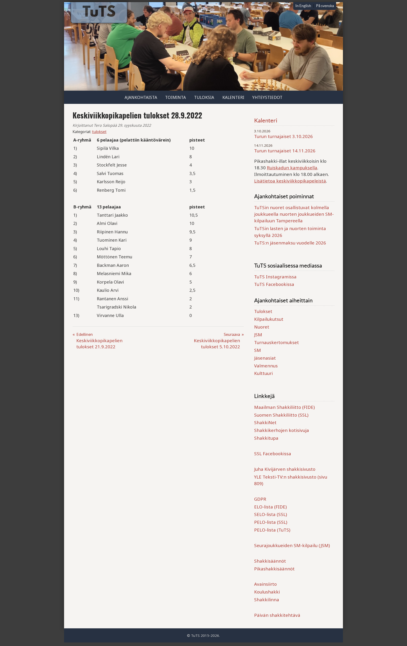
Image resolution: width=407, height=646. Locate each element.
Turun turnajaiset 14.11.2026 (284, 151)
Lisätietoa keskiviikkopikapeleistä (290, 181)
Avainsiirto (265, 584)
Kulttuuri (263, 373)
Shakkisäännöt (270, 561)
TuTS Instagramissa (275, 277)
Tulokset (263, 311)
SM (257, 350)
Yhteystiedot (267, 97)
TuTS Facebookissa (274, 284)
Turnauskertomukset (276, 342)
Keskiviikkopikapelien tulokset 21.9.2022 (99, 341)
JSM (258, 335)
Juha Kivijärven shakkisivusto (284, 469)
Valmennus (266, 366)
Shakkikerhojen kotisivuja (281, 430)
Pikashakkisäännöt (274, 569)
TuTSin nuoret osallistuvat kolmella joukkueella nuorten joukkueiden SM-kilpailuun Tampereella (294, 214)
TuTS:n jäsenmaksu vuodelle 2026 (290, 243)
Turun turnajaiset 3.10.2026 (283, 136)
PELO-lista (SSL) (270, 522)
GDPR (260, 499)
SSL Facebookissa (272, 454)
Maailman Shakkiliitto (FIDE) (284, 407)
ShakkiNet (265, 422)
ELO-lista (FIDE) (270, 507)
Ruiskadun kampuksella (292, 168)
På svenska (325, 6)
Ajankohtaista (141, 97)
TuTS (99, 12)
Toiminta (175, 97)
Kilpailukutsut (268, 319)
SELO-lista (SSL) (270, 514)
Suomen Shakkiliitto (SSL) (281, 415)
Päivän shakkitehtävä (277, 615)
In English (303, 6)
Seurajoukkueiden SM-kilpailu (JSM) (292, 545)
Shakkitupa (266, 438)
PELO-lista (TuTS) (272, 530)
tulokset (99, 131)
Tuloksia (204, 97)
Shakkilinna (266, 600)
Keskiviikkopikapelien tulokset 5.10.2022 (217, 341)
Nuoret (261, 327)
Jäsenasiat (265, 358)
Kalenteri (233, 97)
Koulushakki (267, 592)
